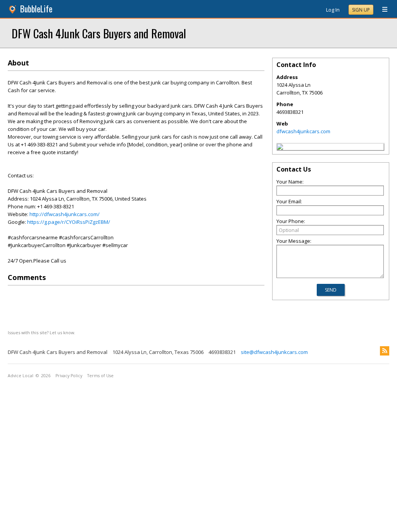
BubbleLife (36, 9)
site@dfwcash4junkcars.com (274, 352)
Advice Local (20, 375)
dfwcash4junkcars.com (303, 131)
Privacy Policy (68, 375)
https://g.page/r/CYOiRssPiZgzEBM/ (68, 221)
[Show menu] (382, 9)
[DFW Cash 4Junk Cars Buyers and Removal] (280, 147)
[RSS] (384, 351)
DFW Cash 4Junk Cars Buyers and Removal (99, 33)
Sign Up (361, 10)
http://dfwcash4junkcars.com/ (64, 214)
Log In (333, 9)
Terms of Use (100, 375)
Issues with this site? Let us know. (41, 332)
